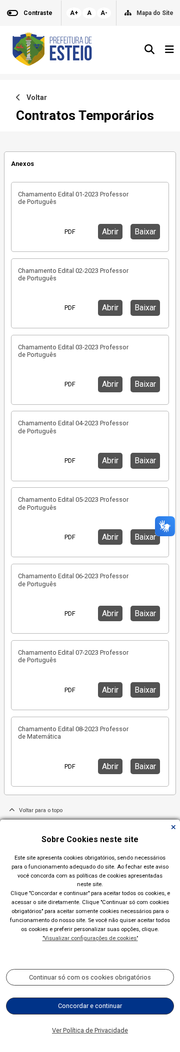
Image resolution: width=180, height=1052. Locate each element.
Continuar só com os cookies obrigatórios (90, 977)
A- (104, 12)
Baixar (145, 231)
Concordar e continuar (90, 1006)
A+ (74, 12)
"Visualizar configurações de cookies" (90, 938)
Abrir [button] (110, 231)
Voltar (33, 97)
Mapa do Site (155, 13)
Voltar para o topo (38, 810)
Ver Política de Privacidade (90, 1030)
